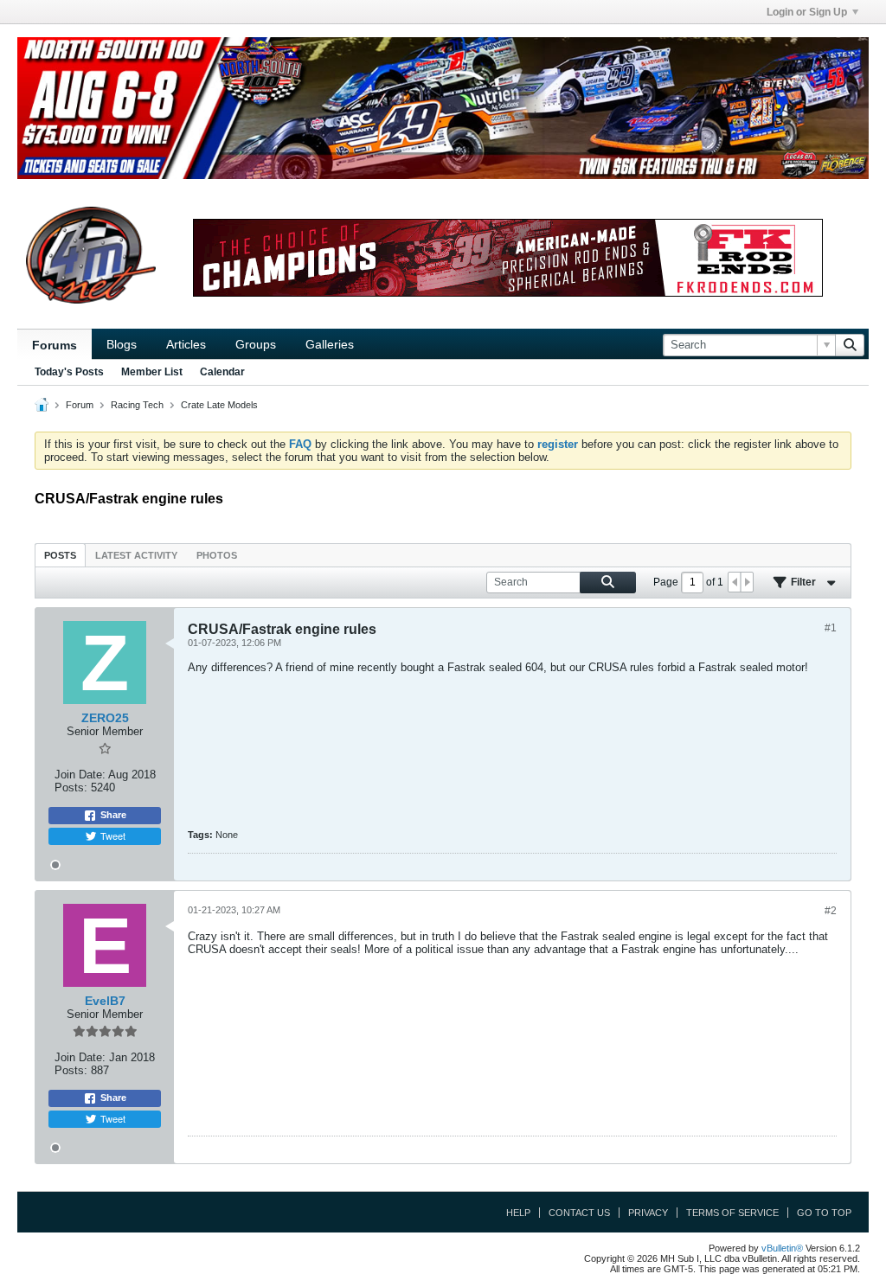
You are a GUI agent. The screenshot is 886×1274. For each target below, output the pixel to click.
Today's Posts (69, 372)
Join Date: (80, 774)
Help (518, 1212)
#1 (831, 628)
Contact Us (579, 1212)
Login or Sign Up (807, 12)
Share (113, 815)
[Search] (849, 345)
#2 (831, 911)
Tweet (112, 835)
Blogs (121, 344)
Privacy (648, 1212)
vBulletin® (782, 1248)
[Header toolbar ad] (508, 258)
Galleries (329, 344)
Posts (60, 555)
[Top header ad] (443, 108)
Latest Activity (136, 555)
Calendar (222, 372)
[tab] (60, 555)
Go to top (824, 1212)
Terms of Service (732, 1212)
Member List (152, 372)
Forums (54, 345)
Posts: (71, 787)
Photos (216, 555)
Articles (186, 344)
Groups (255, 344)
